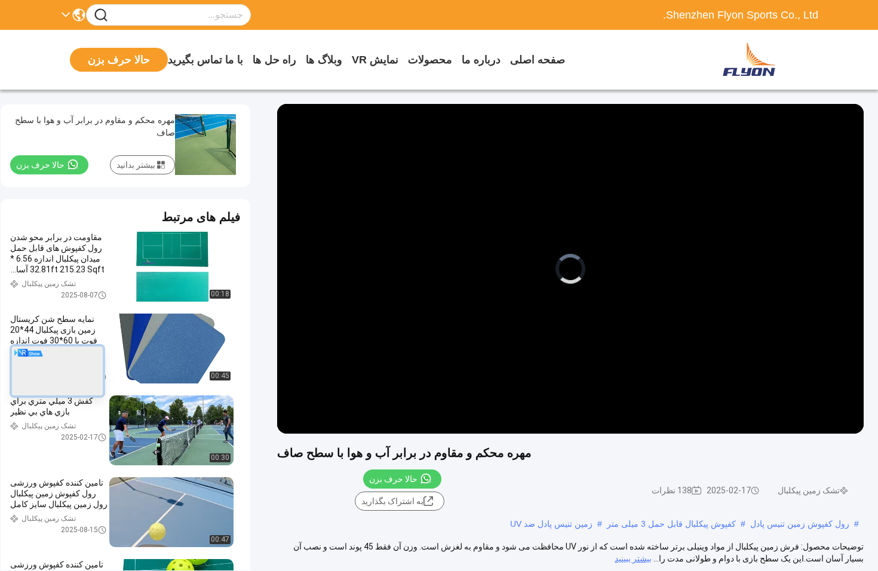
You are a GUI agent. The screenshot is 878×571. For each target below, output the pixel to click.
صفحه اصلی (537, 60)
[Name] (101, 15)
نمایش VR (375, 60)
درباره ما (481, 60)
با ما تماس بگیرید (205, 60)
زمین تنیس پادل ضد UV (551, 524)
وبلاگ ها (324, 60)
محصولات (430, 60)
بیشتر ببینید (633, 558)
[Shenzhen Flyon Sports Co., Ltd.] (752, 60)
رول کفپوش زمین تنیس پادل (799, 524)
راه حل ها (274, 60)
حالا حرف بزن (393, 479)
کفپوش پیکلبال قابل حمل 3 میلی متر (671, 524)
